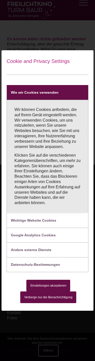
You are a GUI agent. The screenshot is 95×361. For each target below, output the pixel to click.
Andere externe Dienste (31, 250)
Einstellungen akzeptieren (48, 285)
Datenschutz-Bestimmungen (35, 264)
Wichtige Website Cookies (33, 220)
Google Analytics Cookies (33, 235)
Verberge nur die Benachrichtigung (48, 297)
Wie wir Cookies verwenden (35, 92)
